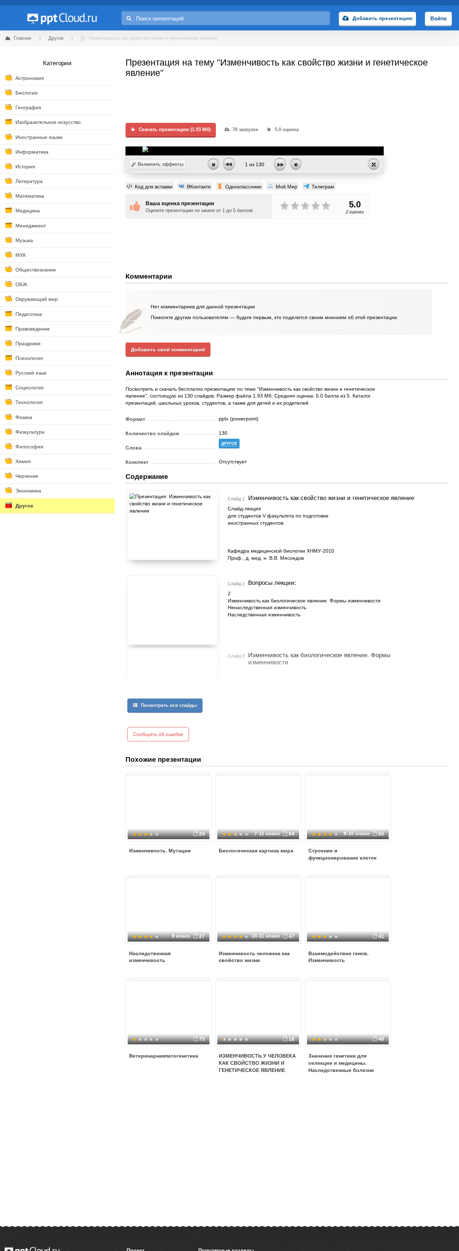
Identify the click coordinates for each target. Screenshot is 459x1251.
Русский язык (30, 373)
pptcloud (61, 17)
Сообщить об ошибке (158, 734)
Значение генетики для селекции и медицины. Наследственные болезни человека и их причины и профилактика (341, 1070)
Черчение (26, 476)
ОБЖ (21, 284)
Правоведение (32, 329)
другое (229, 443)
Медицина (27, 210)
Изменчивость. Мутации (160, 850)
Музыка (24, 240)
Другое (24, 506)
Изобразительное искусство (48, 122)
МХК (20, 255)
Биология (26, 93)
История (25, 166)
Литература (29, 181)
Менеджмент (30, 225)
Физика (23, 417)
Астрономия (29, 78)
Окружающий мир (36, 299)
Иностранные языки (38, 137)
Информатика (31, 152)
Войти (438, 18)
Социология (29, 387)
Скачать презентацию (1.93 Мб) (173, 129)
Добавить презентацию (382, 18)
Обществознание (35, 270)
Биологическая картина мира (256, 850)
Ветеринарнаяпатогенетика (163, 1056)
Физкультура (29, 432)
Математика (29, 196)
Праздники (28, 343)
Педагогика (28, 314)
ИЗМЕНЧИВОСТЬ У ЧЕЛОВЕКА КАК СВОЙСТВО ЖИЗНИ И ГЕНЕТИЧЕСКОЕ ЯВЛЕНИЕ (257, 1063)
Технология (29, 402)
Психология (29, 358)
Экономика (28, 491)
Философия (29, 446)
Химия (23, 461)
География (28, 107)
